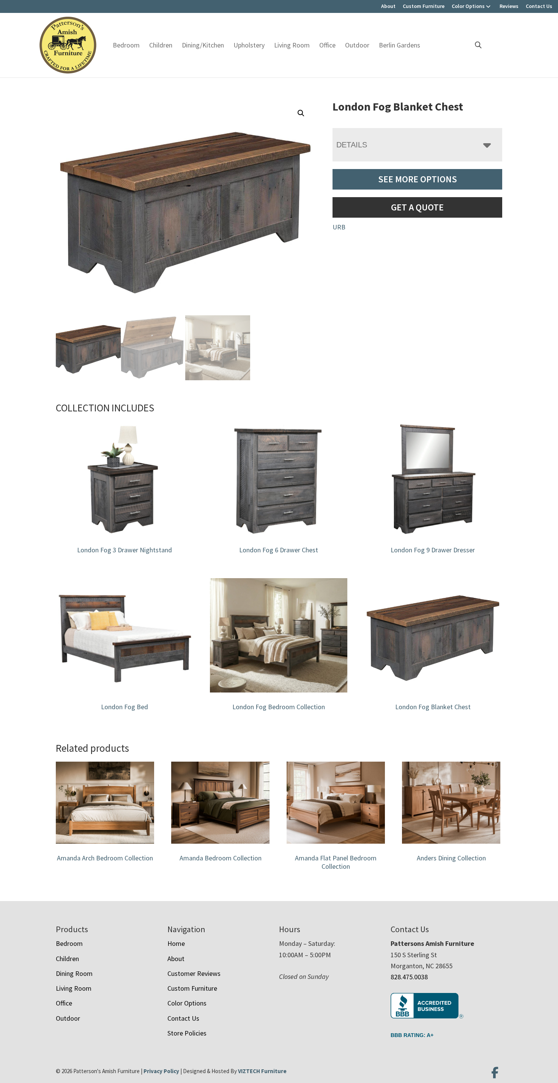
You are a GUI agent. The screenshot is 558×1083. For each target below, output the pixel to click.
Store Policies (186, 1033)
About (388, 6)
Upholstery (249, 45)
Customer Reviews (194, 973)
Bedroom (126, 45)
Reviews (509, 6)
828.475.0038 (409, 976)
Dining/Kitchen (203, 45)
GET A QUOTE (417, 207)
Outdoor (357, 45)
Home (176, 943)
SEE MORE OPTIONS (417, 179)
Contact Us (539, 6)
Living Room (292, 45)
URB (339, 227)
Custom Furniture (424, 6)
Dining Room (74, 973)
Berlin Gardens (399, 45)
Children (160, 45)
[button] (301, 113)
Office (327, 45)
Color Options (468, 6)
